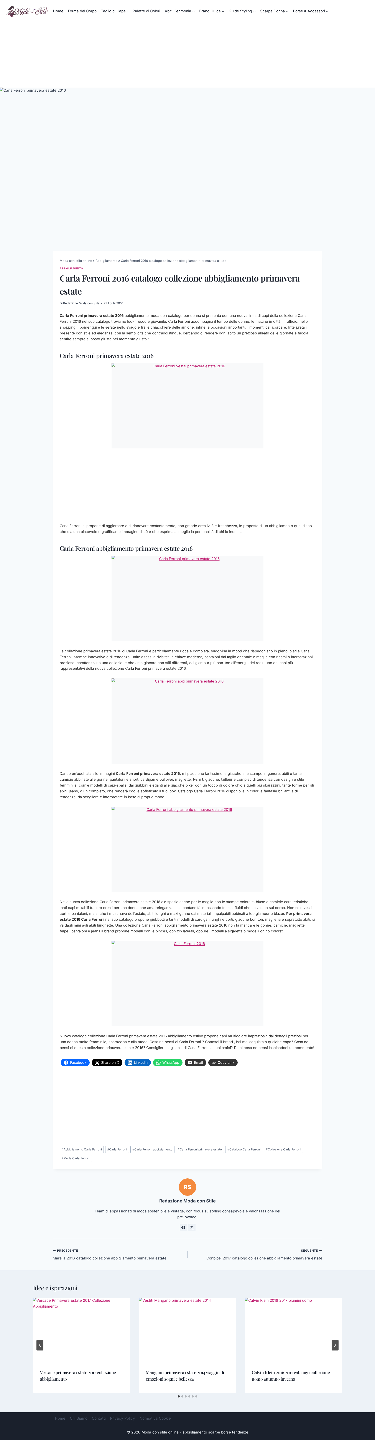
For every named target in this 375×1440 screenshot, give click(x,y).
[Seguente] (335, 1345)
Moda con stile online (76, 260)
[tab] (179, 1396)
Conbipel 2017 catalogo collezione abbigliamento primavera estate (264, 1254)
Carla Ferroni (117, 1149)
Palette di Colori (146, 11)
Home (58, 11)
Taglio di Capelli (114, 11)
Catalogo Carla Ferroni (243, 1149)
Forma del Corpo (82, 11)
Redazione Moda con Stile (81, 303)
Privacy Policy (122, 1418)
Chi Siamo (78, 1418)
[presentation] (81, 1330)
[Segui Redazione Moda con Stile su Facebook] (183, 1227)
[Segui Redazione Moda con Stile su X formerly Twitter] (192, 1227)
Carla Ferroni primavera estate (200, 1149)
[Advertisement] (187, 55)
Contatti (99, 1418)
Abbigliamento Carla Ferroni (82, 1149)
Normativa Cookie (155, 1418)
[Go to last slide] (39, 1345)
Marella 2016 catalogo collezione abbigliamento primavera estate (109, 1254)
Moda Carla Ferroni (76, 1158)
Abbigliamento (106, 260)
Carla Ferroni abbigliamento (152, 1149)
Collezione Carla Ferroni (283, 1149)
